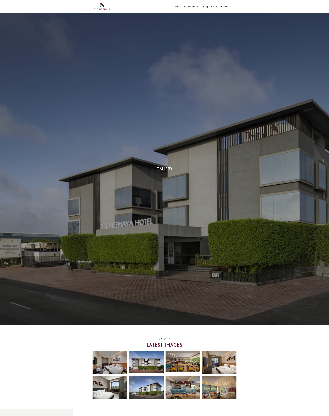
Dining (205, 7)
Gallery (214, 7)
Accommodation (191, 7)
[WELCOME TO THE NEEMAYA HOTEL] (102, 6)
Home (177, 7)
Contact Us (226, 7)
